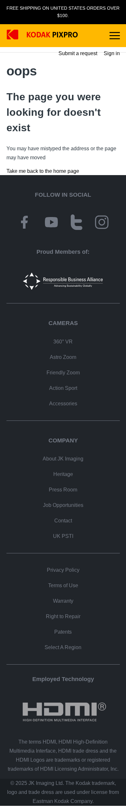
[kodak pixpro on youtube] (51, 223)
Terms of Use (63, 585)
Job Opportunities (63, 505)
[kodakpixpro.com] (42, 35)
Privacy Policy (63, 570)
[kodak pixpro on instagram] (102, 223)
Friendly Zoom (63, 372)
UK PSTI (63, 536)
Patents (63, 632)
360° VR (63, 341)
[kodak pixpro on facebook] (24, 223)
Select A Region (63, 647)
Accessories (63, 403)
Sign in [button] (112, 53)
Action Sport (63, 388)
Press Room (63, 489)
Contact (63, 520)
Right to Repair (63, 616)
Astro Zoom (63, 357)
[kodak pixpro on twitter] (76, 223)
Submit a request (77, 53)
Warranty (63, 601)
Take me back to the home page (42, 171)
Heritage (63, 474)
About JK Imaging (63, 458)
